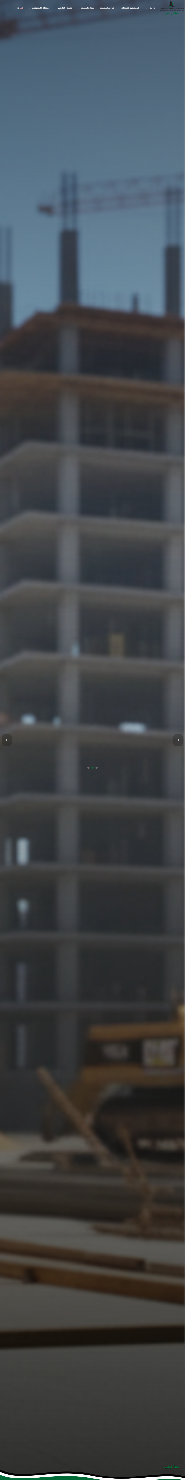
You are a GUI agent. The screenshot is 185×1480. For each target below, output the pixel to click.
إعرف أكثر (92, 733)
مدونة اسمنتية (107, 8)
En (17, 8)
